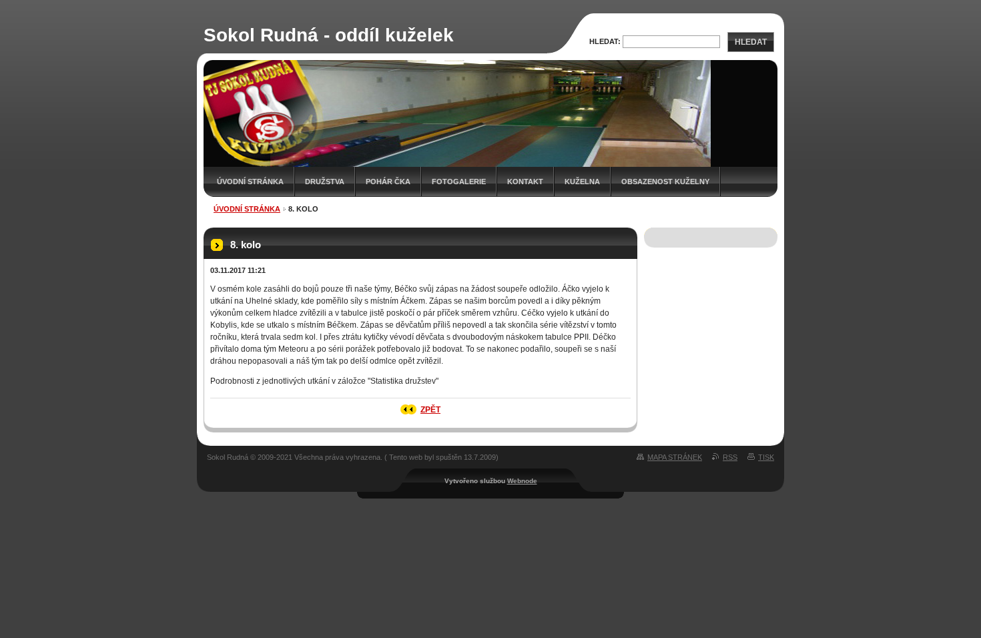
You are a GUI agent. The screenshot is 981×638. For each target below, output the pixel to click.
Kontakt (525, 182)
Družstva (324, 182)
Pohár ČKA (388, 182)
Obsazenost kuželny (665, 182)
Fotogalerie (459, 182)
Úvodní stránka (250, 182)
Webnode (522, 481)
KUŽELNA (582, 182)
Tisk (766, 457)
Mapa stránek (674, 457)
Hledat (751, 42)
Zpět (430, 409)
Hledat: (605, 41)
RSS (730, 457)
